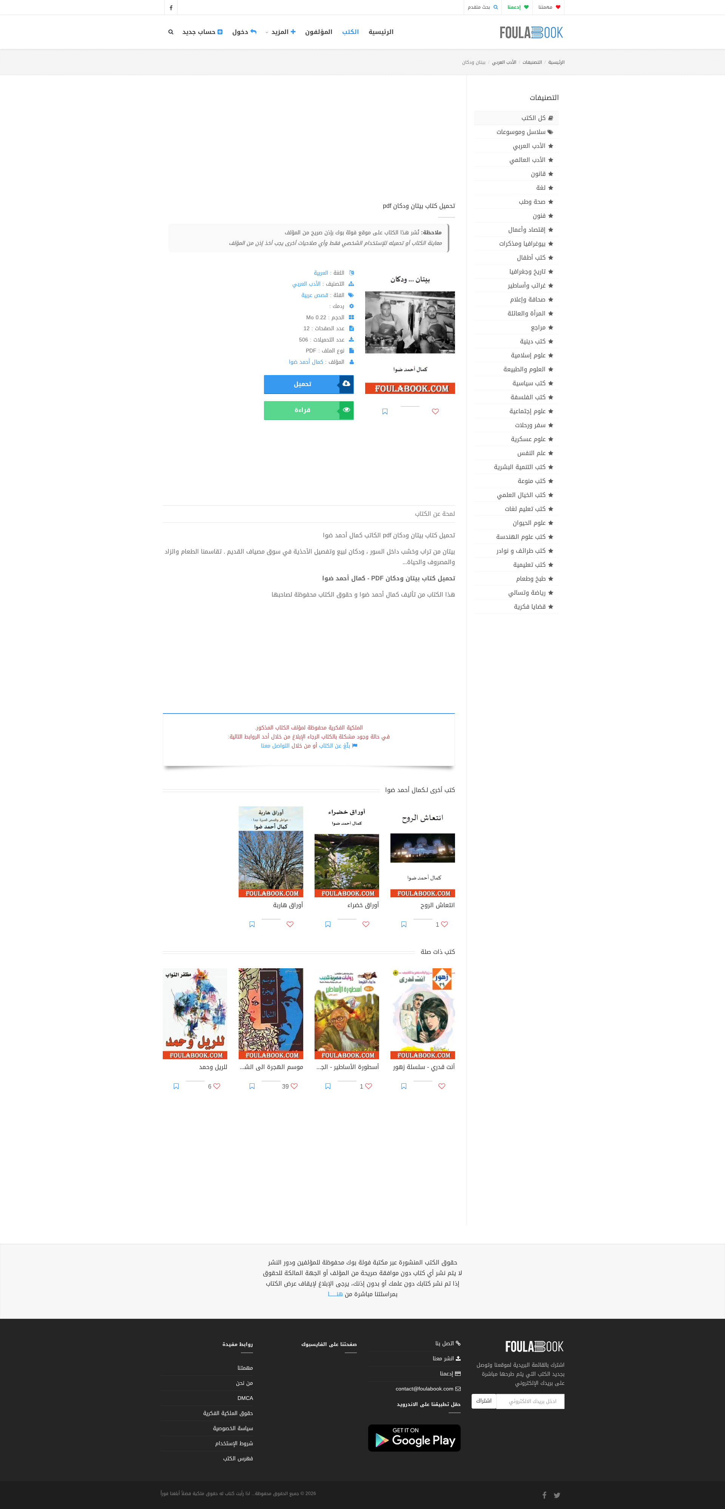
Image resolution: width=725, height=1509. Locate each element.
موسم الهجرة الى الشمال (271, 1068)
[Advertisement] (309, 147)
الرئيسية (381, 32)
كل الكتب (533, 118)
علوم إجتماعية (527, 411)
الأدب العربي (504, 62)
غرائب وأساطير (527, 285)
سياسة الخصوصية (233, 1428)
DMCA (245, 1398)
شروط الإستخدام (234, 1443)
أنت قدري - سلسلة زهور (424, 1068)
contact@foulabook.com (425, 1389)
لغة (541, 188)
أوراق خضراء (363, 906)
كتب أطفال (531, 257)
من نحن (244, 1383)
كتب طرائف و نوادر (521, 551)
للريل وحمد (213, 1068)
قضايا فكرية (530, 606)
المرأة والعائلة (527, 313)
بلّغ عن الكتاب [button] (334, 746)
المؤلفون (319, 32)
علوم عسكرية (528, 439)
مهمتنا (546, 7)
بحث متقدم (480, 7)
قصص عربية (314, 295)
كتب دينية (533, 341)
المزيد (280, 32)
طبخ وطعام (531, 579)
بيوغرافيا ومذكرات (522, 243)
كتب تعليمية (529, 565)
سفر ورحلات (530, 425)
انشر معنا (444, 1359)
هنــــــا (335, 1294)
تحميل (302, 384)
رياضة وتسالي (527, 592)
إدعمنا (447, 1374)
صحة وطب (532, 202)
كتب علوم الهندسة (521, 537)
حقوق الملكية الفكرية (228, 1413)
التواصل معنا (275, 746)
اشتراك (484, 1401)
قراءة (302, 410)
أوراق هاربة (288, 906)
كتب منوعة (532, 481)
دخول (241, 32)
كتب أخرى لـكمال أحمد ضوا (420, 790)
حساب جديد (200, 32)
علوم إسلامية (528, 355)
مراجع (538, 327)
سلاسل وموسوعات (521, 132)
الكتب (350, 32)
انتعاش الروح (438, 906)
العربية (321, 273)
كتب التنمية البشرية (520, 467)
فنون (539, 216)
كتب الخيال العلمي (521, 495)
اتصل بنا (445, 1344)
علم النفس (531, 453)
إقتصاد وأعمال (527, 229)
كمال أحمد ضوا (306, 362)
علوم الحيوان (529, 523)
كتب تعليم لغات (525, 509)
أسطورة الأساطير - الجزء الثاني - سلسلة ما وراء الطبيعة (347, 1068)
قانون (538, 174)
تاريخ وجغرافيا (527, 271)
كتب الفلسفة (528, 397)
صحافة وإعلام (528, 299)
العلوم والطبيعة (524, 369)
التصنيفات (532, 62)
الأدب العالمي (527, 160)
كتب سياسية (529, 383)
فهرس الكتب (238, 1459)
